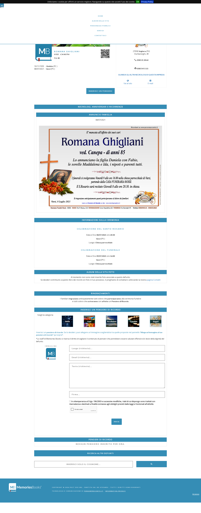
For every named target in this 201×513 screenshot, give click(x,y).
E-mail (150, 83)
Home (100, 14)
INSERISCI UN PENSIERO (100, 91)
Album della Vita (100, 19)
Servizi (100, 29)
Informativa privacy (115, 491)
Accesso (195, 494)
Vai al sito (128, 83)
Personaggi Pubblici (100, 24)
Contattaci (100, 34)
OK (137, 1)
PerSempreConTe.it (93, 491)
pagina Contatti (153, 280)
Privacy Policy (147, 1)
